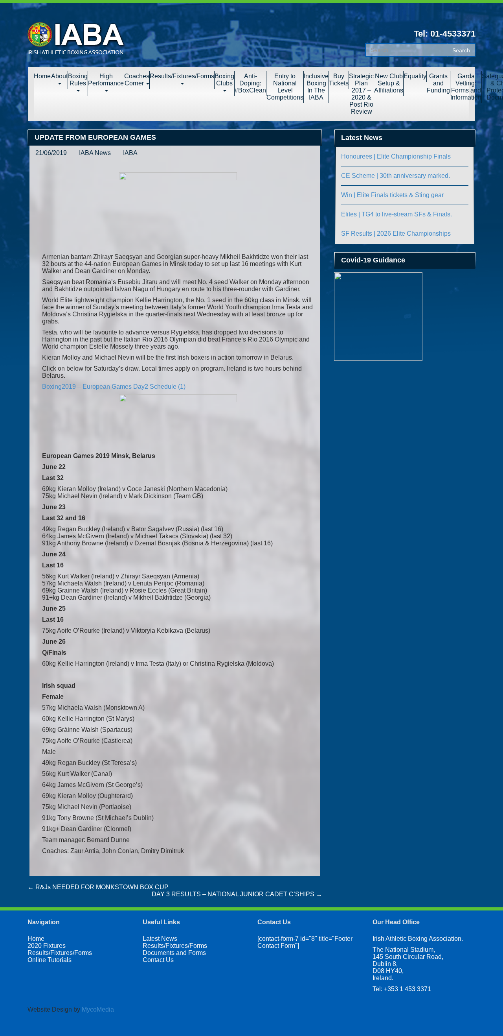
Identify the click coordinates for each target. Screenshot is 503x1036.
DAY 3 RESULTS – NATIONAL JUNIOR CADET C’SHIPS (237, 894)
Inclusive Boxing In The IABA (316, 87)
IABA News (95, 153)
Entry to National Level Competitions (284, 87)
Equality (415, 76)
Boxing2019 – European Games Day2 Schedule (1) (113, 386)
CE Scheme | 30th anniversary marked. (395, 175)
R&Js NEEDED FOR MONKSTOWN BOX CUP (98, 887)
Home (42, 76)
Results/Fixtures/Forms (182, 76)
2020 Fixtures (47, 945)
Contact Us (158, 960)
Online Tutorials (50, 960)
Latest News (160, 938)
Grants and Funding (438, 83)
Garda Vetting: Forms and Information (465, 87)
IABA (130, 153)
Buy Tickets (339, 80)
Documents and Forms (174, 952)
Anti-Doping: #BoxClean (250, 83)
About (59, 76)
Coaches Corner (136, 80)
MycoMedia (98, 1009)
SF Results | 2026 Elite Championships (396, 233)
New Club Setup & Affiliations (388, 83)
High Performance (106, 80)
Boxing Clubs (224, 80)
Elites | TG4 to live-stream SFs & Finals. (396, 214)
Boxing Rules (78, 80)
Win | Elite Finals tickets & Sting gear (392, 195)
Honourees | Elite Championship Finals (396, 156)
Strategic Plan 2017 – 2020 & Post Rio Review (361, 94)
